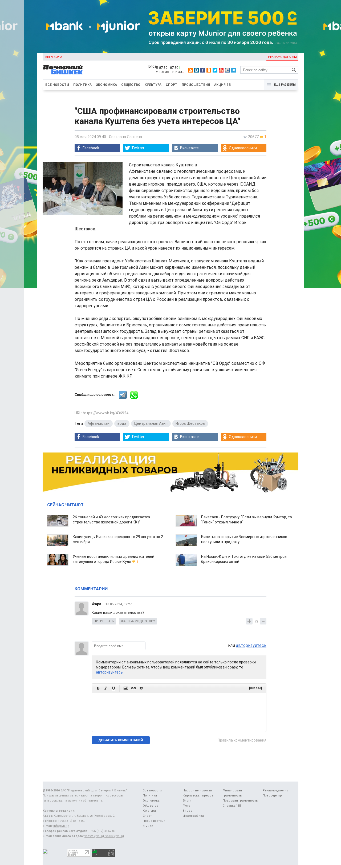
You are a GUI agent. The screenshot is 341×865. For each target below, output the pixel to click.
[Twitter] (215, 70)
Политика (82, 85)
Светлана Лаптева (125, 137)
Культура (153, 85)
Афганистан (98, 423)
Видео (187, 810)
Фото (186, 805)
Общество (130, 85)
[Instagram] (227, 70)
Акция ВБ (222, 85)
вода (121, 423)
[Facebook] (202, 70)
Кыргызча (53, 57)
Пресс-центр (272, 795)
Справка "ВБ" (232, 805)
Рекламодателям (282, 57)
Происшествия (196, 85)
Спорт (171, 85)
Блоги (187, 800)
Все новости (57, 85)
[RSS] (190, 70)
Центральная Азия (151, 423)
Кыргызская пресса (198, 795)
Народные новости (197, 790)
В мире (148, 826)
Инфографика (193, 816)
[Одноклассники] (208, 70)
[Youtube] (221, 70)
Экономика (106, 85)
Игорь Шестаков (190, 423)
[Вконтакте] (196, 70)
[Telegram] (233, 70)
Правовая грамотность (240, 800)
